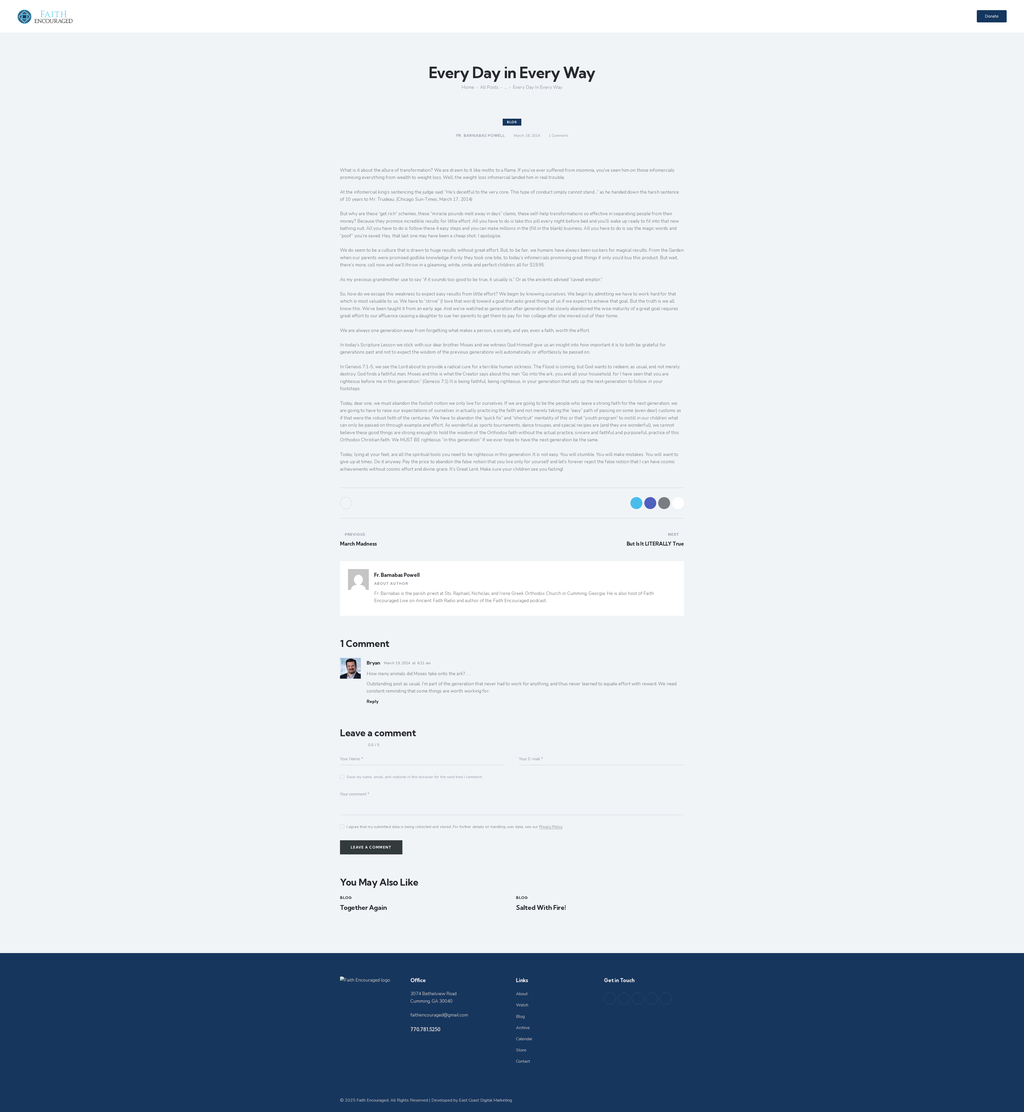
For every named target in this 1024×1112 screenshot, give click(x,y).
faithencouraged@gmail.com (439, 1015)
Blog (512, 122)
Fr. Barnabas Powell (396, 575)
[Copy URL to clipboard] (678, 503)
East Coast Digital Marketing (485, 1100)
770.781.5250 (425, 1029)
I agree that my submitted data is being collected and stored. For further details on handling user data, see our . (455, 826)
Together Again (363, 907)
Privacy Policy (550, 827)
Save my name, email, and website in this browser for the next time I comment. (414, 776)
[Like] (346, 503)
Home (468, 87)
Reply (373, 701)
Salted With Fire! (541, 907)
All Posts (489, 87)
